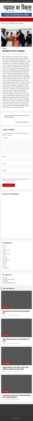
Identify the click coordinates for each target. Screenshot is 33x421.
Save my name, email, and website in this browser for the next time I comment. (16, 179)
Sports (4, 48)
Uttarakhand (5, 268)
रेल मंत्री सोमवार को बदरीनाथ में (22, 122)
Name (4, 156)
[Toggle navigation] (3, 19)
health (4, 256)
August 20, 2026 (6, 399)
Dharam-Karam (6, 250)
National (4, 262)
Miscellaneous (6, 260)
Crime (4, 248)
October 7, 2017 (6, 54)
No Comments (23, 54)
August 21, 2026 (6, 315)
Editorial (4, 252)
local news (5, 258)
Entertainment (6, 254)
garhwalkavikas (15, 54)
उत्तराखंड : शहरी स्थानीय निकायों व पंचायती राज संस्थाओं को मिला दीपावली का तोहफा (16, 116)
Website (4, 170)
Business (4, 246)
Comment (5, 138)
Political (4, 264)
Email (4, 163)
